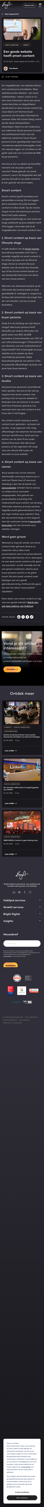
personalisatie (9, 487)
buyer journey (32, 249)
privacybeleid (26, 1467)
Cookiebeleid (24, 1020)
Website (26, 45)
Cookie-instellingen (22, 1492)
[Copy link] (31, 617)
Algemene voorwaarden (12, 1023)
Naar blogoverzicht (12, 14)
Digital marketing (11, 45)
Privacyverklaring (10, 1020)
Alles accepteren (22, 1498)
